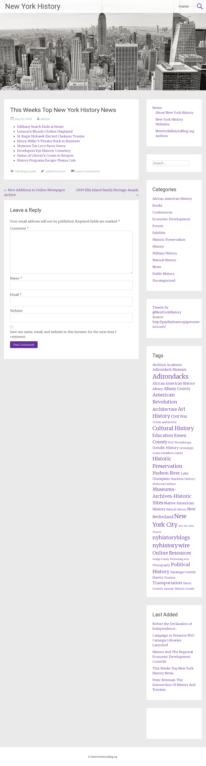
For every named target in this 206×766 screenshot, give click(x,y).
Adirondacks (170, 376)
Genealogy (186, 448)
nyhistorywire (55, 171)
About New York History (174, 113)
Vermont (169, 588)
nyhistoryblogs (171, 537)
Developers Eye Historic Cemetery (44, 151)
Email (16, 295)
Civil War (179, 416)
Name (16, 278)
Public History (163, 274)
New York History (32, 6)
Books (157, 205)
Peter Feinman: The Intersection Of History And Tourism (174, 685)
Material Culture (164, 484)
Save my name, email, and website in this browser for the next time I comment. (63, 334)
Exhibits (158, 233)
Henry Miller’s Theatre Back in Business (48, 141)
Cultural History (173, 428)
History (158, 246)
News (156, 267)
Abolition (159, 365)
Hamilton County (172, 453)
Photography (161, 565)
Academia (174, 365)
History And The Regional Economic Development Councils (172, 656)
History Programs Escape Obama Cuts (46, 160)
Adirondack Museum (169, 370)
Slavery (157, 577)
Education (162, 435)
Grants (156, 453)
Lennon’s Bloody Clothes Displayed (45, 131)
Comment (19, 228)
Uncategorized (25, 171)
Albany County (177, 388)
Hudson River (166, 473)
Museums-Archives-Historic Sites (172, 496)
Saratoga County (183, 572)
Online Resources (171, 553)
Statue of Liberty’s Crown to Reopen (45, 155)
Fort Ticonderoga (179, 442)
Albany (157, 389)
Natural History (164, 260)
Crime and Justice (164, 422)
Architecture (164, 409)
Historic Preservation (168, 240)
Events (157, 226)
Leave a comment (87, 171)
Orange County (160, 559)
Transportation (167, 582)
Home (184, 6)
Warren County (185, 588)
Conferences (162, 212)
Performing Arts (179, 559)
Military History (164, 253)
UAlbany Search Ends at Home (40, 127)
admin (44, 119)
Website (16, 311)
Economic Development (171, 219)
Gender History (165, 448)
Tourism (169, 577)
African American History (172, 199)
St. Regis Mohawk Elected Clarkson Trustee (51, 136)
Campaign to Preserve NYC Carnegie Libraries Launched (173, 640)
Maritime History (183, 479)
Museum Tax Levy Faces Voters (41, 146)
